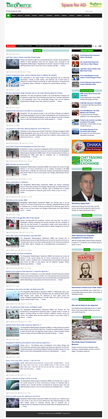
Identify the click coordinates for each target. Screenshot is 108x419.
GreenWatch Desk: (13, 161)
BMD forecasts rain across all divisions (19, 253)
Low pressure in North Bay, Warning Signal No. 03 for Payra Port (28, 128)
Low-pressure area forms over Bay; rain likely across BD (25, 289)
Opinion (87, 317)
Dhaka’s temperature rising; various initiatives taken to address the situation (31, 75)
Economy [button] (49, 15)
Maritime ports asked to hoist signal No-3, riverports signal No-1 (27, 271)
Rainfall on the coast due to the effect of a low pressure (24, 111)
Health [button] (20, 15)
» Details (62, 66)
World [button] (41, 15)
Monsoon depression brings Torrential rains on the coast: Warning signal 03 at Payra (34, 93)
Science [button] (71, 15)
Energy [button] (64, 15)
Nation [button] (34, 15)
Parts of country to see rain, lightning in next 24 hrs (23, 396)
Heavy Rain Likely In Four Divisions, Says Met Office (23, 235)
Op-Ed (87, 250)
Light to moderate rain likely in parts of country (21, 378)
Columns (87, 169)
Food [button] (13, 15)
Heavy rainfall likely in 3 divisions (17, 182)
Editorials (86, 215)
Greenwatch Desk (12, 72)
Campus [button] (79, 15)
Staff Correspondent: (13, 143)
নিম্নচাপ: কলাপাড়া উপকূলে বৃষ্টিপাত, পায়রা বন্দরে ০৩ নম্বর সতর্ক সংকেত (23, 360)
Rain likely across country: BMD (16, 200)
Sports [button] (57, 15)
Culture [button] (87, 15)
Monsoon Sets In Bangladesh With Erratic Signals (22, 218)
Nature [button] (27, 15)
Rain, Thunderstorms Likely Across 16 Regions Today (24, 307)
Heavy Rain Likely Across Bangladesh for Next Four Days (25, 146)
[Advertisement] (54, 31)
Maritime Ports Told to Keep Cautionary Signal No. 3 (23, 325)
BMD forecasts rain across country (17, 164)
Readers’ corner (87, 299)
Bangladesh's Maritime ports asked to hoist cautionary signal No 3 (28, 342)
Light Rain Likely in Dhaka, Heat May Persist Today (23, 57)
